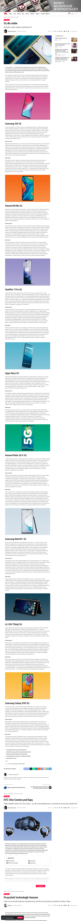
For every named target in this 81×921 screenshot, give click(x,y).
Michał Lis (10, 905)
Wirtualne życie (33, 863)
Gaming (59, 54)
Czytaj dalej (40, 886)
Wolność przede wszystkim (13, 862)
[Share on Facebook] (54, 31)
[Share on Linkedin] (59, 31)
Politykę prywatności (9, 918)
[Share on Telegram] (63, 31)
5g (8, 763)
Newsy (56, 39)
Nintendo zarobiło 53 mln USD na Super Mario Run (16, 754)
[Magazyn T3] (5, 13)
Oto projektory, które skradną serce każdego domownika (18, 756)
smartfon (19, 763)
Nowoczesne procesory (11, 758)
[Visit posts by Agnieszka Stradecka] (5, 31)
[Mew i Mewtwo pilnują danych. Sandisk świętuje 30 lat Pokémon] (74, 45)
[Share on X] (55, 31)
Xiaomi (23, 763)
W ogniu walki (32, 860)
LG (10, 763)
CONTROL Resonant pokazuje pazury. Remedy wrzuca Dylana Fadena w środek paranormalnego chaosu (62, 58)
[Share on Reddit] (61, 31)
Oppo (12, 763)
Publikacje (7, 19)
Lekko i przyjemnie (11, 860)
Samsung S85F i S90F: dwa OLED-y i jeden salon (16, 749)
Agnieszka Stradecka (12, 31)
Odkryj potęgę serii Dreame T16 (61, 38)
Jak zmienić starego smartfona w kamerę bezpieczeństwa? (18, 752)
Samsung (15, 763)
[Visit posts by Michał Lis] (5, 905)
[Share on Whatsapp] (57, 31)
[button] (20, 918)
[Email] (65, 31)
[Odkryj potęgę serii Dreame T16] (74, 40)
